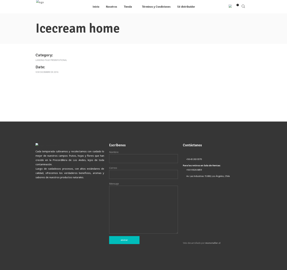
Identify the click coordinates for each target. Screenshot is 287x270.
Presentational (58, 60)
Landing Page (43, 60)
